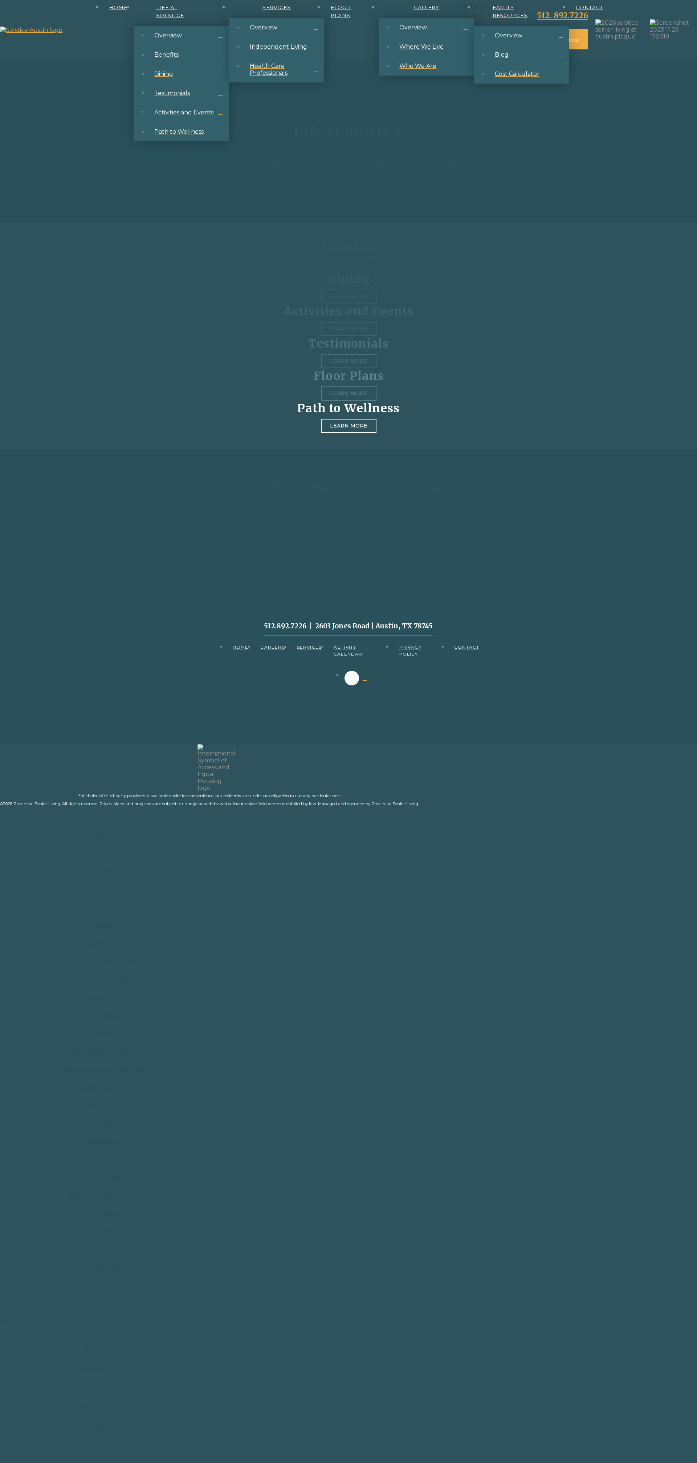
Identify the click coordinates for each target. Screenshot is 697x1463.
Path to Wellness (348, 408)
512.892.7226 (285, 626)
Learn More (348, 425)
